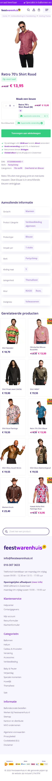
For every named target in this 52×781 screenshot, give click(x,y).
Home (5, 16)
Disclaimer (8, 745)
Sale (5, 692)
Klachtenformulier (12, 624)
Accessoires (9, 657)
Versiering (8, 653)
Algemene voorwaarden (14, 732)
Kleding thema (45, 16)
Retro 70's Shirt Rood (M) (26, 105)
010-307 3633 (12, 565)
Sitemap (7, 716)
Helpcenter (9, 605)
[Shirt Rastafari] (13, 331)
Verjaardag (8, 673)
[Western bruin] (13, 490)
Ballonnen (8, 640)
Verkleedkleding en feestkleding (23, 16)
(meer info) (37, 582)
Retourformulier (11, 620)
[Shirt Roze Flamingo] (13, 411)
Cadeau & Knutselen (13, 648)
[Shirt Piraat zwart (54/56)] (13, 372)
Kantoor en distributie (13, 721)
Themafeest (9, 685)
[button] (47, 10)
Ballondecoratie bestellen (15, 708)
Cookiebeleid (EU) (11, 740)
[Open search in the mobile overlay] (26, 531)
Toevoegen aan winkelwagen (26, 133)
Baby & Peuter (10, 668)
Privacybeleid (9, 736)
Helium (7, 644)
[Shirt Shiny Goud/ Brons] (13, 451)
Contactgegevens (11, 609)
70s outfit (18, 168)
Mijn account (9, 616)
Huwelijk (7, 681)
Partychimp (13, 165)
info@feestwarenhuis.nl (18, 558)
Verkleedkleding (11, 661)
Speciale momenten (12, 677)
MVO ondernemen (12, 725)
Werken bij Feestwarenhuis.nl (17, 712)
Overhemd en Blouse (34, 168)
